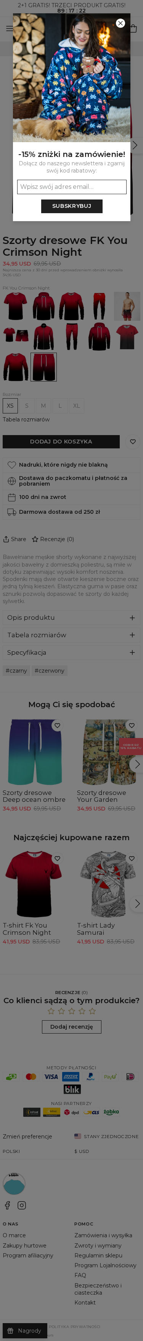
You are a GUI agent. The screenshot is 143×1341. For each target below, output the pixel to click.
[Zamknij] (120, 23)
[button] (71, 670)
